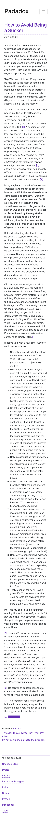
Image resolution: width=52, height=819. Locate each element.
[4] (33, 336)
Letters (17, 728)
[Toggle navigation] (43, 12)
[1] (23, 126)
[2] (6, 687)
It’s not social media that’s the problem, (24, 739)
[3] (6, 700)
